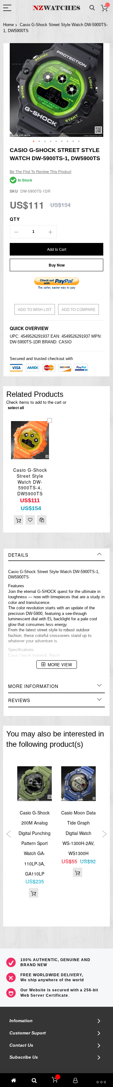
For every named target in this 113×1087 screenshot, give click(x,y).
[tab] (56, 555)
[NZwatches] (56, 8)
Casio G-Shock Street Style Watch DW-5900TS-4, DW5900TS (30, 482)
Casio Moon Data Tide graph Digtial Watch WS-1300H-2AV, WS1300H (78, 833)
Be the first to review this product (40, 171)
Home (8, 24)
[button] (34, 141)
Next (104, 834)
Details (18, 555)
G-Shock (28, 571)
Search (92, 8)
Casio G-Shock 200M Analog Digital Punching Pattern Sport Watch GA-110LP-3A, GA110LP (35, 843)
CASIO (65, 342)
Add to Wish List (34, 309)
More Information (33, 686)
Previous (8, 834)
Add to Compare (78, 309)
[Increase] (50, 231)
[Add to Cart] (18, 520)
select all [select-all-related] (16, 407)
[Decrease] (16, 231)
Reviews (19, 700)
